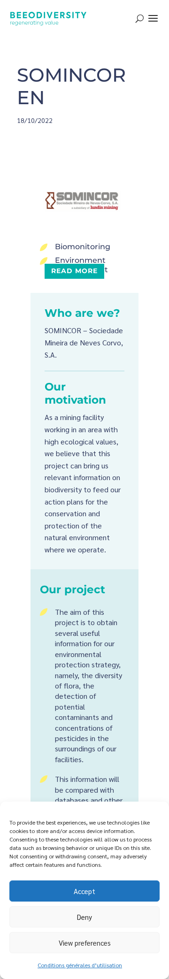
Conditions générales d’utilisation (80, 965)
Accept (84, 891)
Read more (74, 271)
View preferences (85, 942)
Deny (84, 916)
